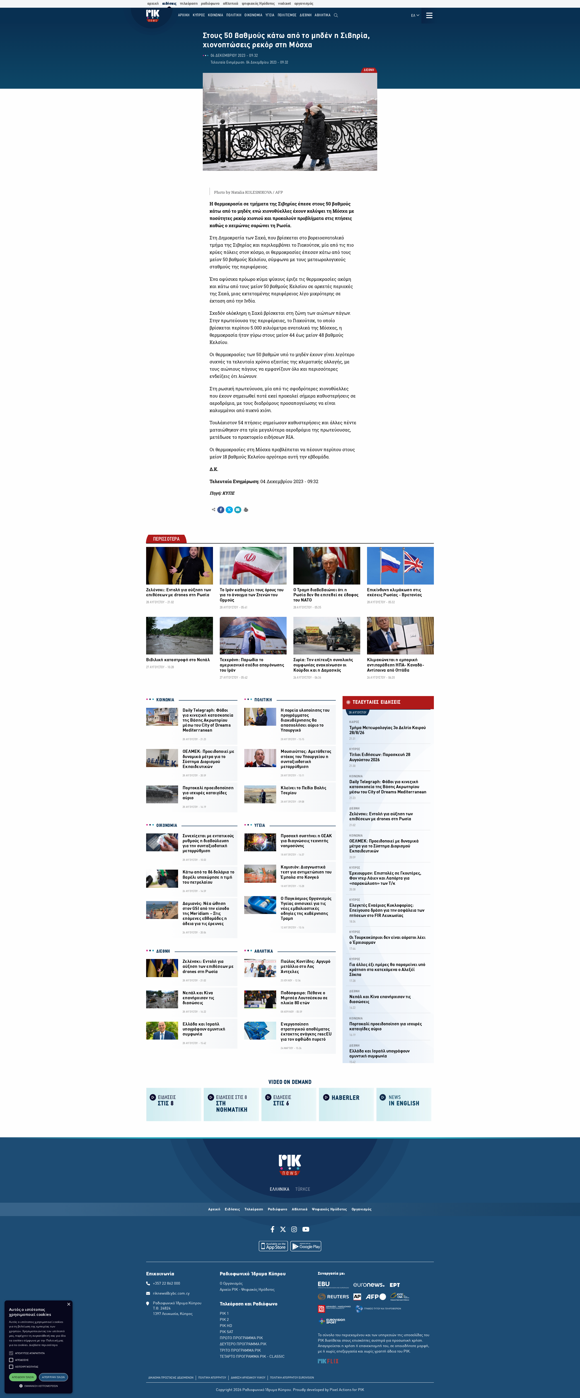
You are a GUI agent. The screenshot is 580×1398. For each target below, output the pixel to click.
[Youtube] (305, 1230)
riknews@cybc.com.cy (171, 1293)
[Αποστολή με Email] (237, 509)
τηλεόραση (189, 3)
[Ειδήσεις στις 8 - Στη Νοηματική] (231, 1104)
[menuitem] (335, 15)
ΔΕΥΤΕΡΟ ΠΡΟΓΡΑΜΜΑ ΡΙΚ (243, 1344)
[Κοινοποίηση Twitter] (229, 509)
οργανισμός (303, 3)
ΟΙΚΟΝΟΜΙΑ (166, 825)
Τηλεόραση (253, 1209)
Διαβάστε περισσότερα (43, 1345)
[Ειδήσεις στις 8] (173, 1104)
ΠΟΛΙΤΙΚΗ (263, 700)
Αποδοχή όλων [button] (23, 1377)
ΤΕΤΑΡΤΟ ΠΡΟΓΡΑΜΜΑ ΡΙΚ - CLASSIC (252, 1357)
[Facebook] (273, 1230)
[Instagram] (294, 1230)
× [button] (68, 1304)
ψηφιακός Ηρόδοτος (258, 3)
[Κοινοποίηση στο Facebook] (220, 509)
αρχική (153, 3)
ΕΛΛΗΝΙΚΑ (279, 1189)
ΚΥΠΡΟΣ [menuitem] (199, 15)
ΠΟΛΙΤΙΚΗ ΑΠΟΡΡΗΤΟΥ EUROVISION (292, 1378)
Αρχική (214, 1209)
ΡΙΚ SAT (226, 1332)
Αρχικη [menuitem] (184, 15)
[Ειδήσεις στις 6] (289, 1104)
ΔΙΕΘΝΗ (368, 70)
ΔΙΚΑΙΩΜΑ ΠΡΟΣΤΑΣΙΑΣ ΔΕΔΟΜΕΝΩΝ (170, 1378)
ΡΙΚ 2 (224, 1320)
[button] (11, 1353)
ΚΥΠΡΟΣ (354, 749)
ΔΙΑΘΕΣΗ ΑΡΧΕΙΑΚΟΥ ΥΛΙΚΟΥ (248, 1378)
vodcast (284, 3)
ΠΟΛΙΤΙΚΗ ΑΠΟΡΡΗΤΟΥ (212, 1378)
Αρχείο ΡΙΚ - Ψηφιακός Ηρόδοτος (247, 1290)
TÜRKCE (302, 1189)
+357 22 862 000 (166, 1284)
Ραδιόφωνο (278, 1209)
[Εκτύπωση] (245, 509)
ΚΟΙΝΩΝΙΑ (165, 700)
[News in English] (404, 1104)
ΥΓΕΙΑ (259, 825)
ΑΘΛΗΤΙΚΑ (263, 951)
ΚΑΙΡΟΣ (354, 722)
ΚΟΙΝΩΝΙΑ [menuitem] (215, 15)
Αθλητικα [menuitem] (323, 15)
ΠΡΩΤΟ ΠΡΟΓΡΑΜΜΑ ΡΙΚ (241, 1338)
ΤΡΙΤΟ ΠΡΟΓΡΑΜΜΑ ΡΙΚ (240, 1351)
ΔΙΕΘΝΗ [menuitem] (306, 15)
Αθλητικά (299, 1209)
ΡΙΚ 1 (224, 1314)
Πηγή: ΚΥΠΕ (222, 493)
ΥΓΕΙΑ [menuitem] (270, 15)
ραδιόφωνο (210, 3)
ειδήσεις (169, 3)
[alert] (38, 1346)
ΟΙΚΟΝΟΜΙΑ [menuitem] (253, 15)
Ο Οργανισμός (231, 1284)
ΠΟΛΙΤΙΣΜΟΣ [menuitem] (287, 15)
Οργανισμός (362, 1209)
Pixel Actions (340, 1390)
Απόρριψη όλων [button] (53, 1377)
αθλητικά (230, 3)
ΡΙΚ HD (226, 1326)
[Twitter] (283, 1230)
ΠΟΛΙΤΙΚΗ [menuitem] (233, 15)
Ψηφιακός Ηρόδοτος (329, 1209)
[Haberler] (346, 1104)
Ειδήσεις (232, 1209)
